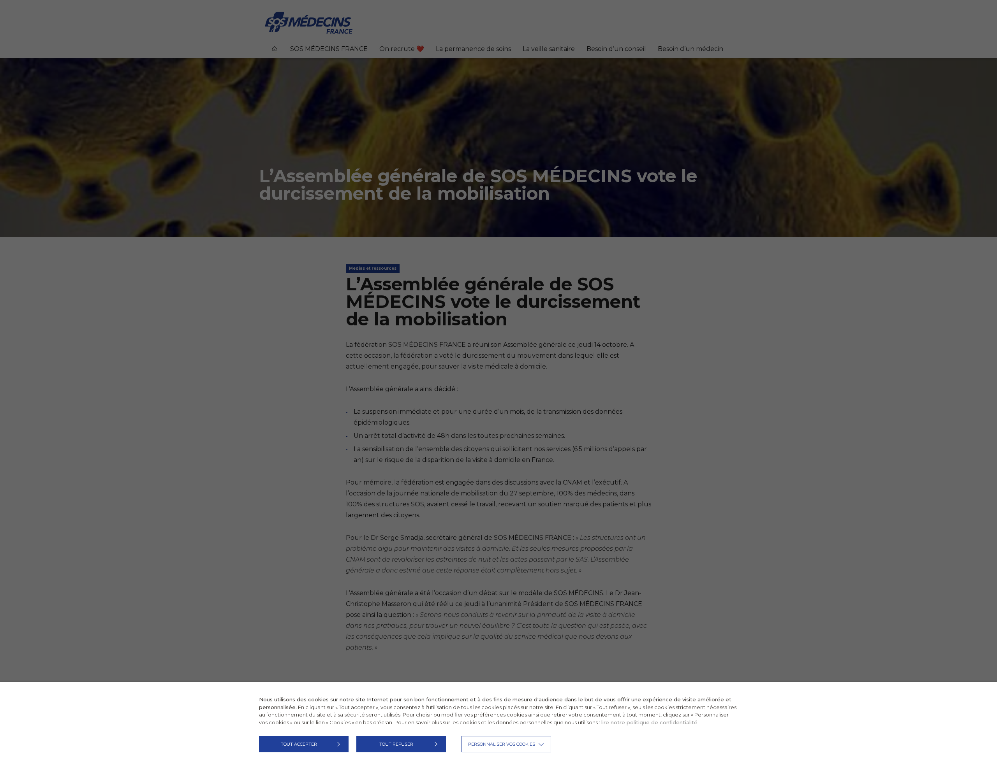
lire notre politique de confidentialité (649, 722)
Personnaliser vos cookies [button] (501, 744)
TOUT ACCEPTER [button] (299, 744)
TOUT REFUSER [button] (396, 744)
